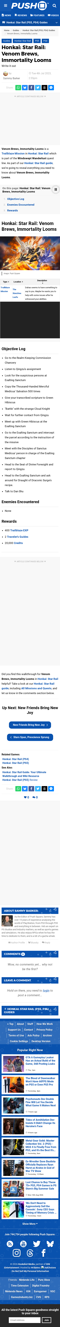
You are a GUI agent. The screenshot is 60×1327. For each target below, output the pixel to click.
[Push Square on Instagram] (17, 1253)
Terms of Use (16, 1035)
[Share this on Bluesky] (25, 87)
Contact (28, 1029)
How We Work (45, 1023)
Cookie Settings (19, 1041)
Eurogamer (40, 1291)
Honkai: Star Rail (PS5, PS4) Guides (39, 30)
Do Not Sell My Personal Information (30, 1271)
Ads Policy (34, 1035)
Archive (47, 1035)
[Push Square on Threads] (30, 1253)
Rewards (12, 210)
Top (11, 1023)
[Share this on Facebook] (31, 87)
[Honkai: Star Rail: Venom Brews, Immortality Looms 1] (30, 253)
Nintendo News (14, 1291)
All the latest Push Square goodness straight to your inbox (30, 1311)
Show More (29, 1223)
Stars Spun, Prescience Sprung (31, 737)
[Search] (54, 5)
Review (20, 779)
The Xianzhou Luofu (17, 293)
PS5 (37, 41)
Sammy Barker (11, 78)
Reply (47, 942)
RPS (47, 1297)
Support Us (14, 1029)
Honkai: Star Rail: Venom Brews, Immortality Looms (26, 53)
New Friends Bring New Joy (29, 724)
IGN (28, 1291)
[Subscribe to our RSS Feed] (10, 1244)
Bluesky (34, 942)
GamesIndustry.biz (22, 1297)
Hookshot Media (26, 1264)
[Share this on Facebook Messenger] (51, 87)
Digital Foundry (40, 1285)
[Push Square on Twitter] (37, 1244)
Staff (30, 1023)
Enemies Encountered (20, 204)
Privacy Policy (44, 1029)
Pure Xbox (44, 1279)
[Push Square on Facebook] (43, 1253)
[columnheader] (6, 282)
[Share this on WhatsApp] (18, 87)
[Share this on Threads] (44, 87)
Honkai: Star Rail (22, 41)
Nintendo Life (27, 1279)
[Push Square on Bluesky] (50, 1244)
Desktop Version (41, 1041)
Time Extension (20, 1285)
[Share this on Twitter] (38, 87)
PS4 (45, 41)
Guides (16, 30)
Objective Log (15, 199)
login (46, 990)
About (20, 1023)
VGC (52, 1291)
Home (6, 30)
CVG (38, 1297)
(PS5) (15, 762)
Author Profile (18, 942)
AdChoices (50, 1267)
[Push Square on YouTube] (23, 1244)
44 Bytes (35, 1267)
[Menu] (5, 5)
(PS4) (15, 759)
